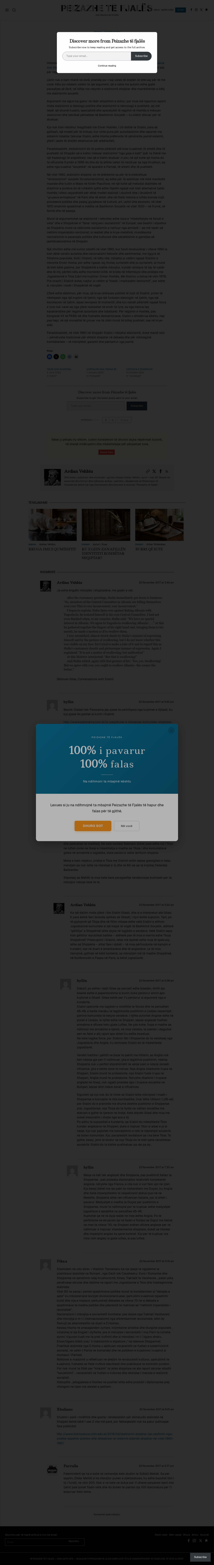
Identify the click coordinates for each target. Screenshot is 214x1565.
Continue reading (107, 65)
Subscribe (141, 56)
